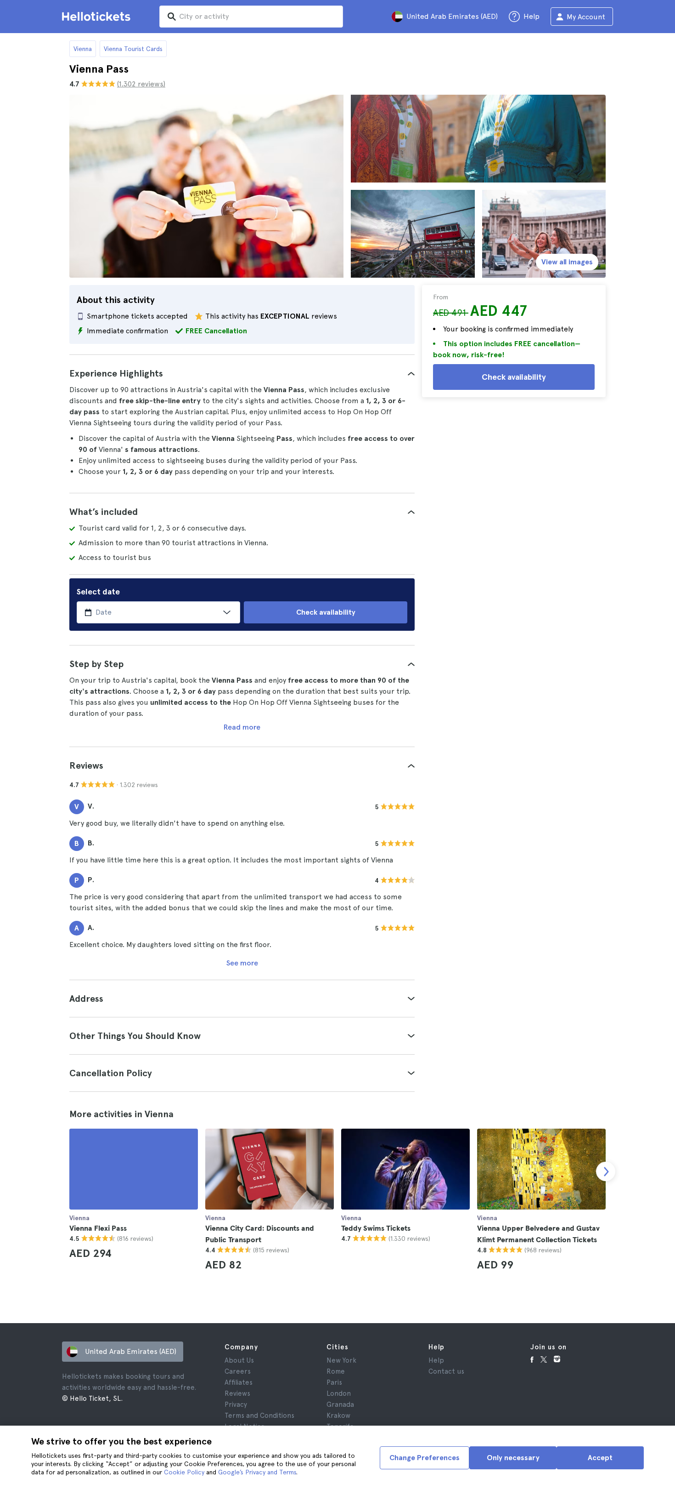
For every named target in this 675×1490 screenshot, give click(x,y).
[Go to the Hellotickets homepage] (98, 16)
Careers (238, 1371)
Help (436, 1360)
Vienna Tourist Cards (133, 48)
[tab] (242, 373)
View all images (567, 261)
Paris (334, 1382)
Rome (335, 1371)
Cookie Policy (184, 1472)
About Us (239, 1360)
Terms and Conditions (259, 1415)
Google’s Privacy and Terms (257, 1472)
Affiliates (239, 1382)
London (338, 1393)
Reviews (237, 1393)
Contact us (446, 1371)
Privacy (236, 1404)
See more (242, 963)
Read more (242, 727)
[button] (242, 373)
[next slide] (605, 1171)
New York (341, 1360)
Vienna (82, 48)
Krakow (338, 1415)
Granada (340, 1404)
